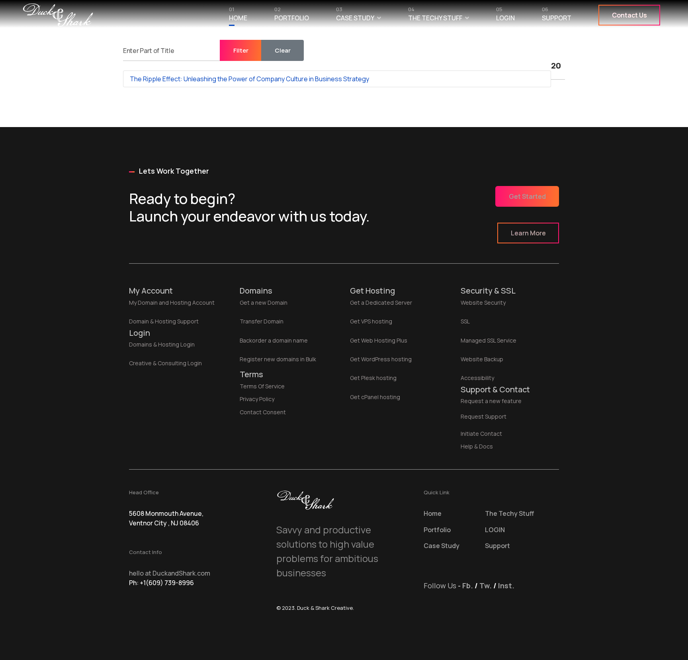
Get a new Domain (263, 302)
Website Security (483, 302)
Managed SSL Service (488, 340)
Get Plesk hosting (373, 378)
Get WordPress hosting (381, 359)
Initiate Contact (481, 433)
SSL (465, 321)
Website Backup (482, 359)
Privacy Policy (257, 399)
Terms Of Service (262, 386)
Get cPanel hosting (375, 397)
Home (238, 16)
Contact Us (629, 15)
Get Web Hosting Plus (378, 340)
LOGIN (505, 16)
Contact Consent (263, 412)
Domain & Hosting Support (164, 321)
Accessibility (477, 378)
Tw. (485, 585)
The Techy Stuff (435, 16)
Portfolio (291, 16)
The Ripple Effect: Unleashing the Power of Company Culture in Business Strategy (249, 78)
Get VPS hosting (371, 321)
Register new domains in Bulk (278, 359)
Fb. (467, 585)
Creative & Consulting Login (165, 363)
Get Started (527, 196)
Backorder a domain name (274, 340)
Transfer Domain (261, 321)
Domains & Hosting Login (162, 344)
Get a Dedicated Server (381, 302)
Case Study (355, 16)
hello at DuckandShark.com (169, 573)
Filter (240, 50)
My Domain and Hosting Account (172, 302)
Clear (283, 50)
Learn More (528, 233)
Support (556, 16)
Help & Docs (477, 446)
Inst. (506, 585)
